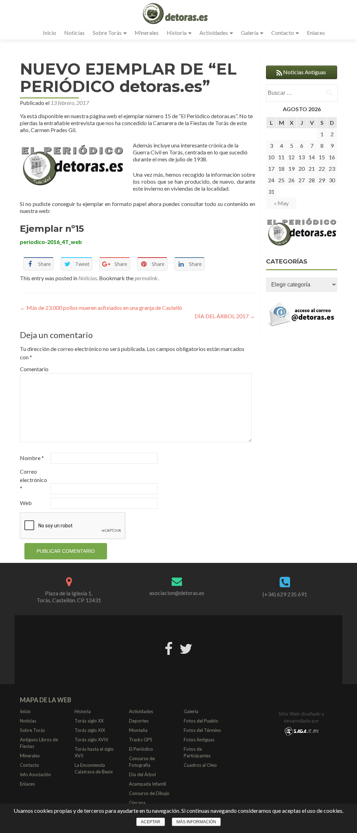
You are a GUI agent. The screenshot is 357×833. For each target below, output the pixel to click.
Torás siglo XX (89, 721)
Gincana (137, 802)
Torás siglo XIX (90, 730)
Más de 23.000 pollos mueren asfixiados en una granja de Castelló (101, 307)
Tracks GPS (140, 739)
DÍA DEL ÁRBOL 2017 (225, 316)
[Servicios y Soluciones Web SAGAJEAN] (301, 731)
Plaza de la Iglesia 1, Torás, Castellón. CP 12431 (69, 596)
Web (26, 502)
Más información (196, 821)
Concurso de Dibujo (149, 793)
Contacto (282, 32)
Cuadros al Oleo (200, 765)
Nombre (32, 457)
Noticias (74, 32)
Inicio (49, 32)
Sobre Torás (107, 32)
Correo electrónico (33, 479)
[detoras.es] (175, 13)
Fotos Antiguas (199, 739)
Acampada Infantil (147, 784)
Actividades (213, 32)
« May (281, 203)
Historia (177, 32)
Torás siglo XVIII (91, 739)
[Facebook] (169, 647)
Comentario (34, 369)
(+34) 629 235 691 (285, 594)
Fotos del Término (202, 730)
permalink (146, 278)
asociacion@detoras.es (176, 592)
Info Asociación (35, 774)
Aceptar (150, 821)
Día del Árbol (142, 774)
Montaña (138, 730)
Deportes (139, 721)
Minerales (147, 32)
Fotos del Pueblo (201, 721)
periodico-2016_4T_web (51, 241)
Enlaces (316, 32)
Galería (249, 32)
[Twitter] (186, 647)
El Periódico (141, 749)
